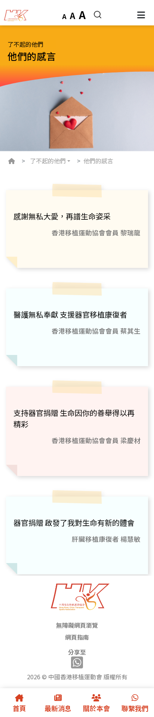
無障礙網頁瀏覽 (77, 625)
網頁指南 (77, 637)
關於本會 (96, 708)
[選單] (141, 14)
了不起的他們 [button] (48, 160)
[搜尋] (97, 13)
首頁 (19, 708)
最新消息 (57, 708)
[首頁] (15, 14)
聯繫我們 (134, 708)
